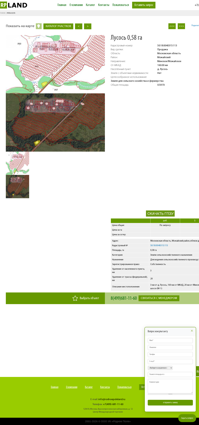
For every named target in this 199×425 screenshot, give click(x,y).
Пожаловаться (120, 5)
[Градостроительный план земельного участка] (160, 216)
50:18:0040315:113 (159, 245)
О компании (76, 5)
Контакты (103, 5)
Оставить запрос (143, 5)
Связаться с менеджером (159, 298)
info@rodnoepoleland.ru (111, 399)
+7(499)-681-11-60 (113, 404)
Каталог (90, 5)
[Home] (19, 5)
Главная (62, 5)
